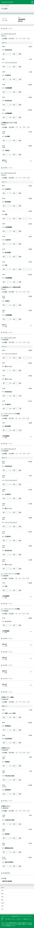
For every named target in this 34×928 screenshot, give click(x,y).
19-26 (30, 461)
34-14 (30, 545)
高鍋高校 (7, 761)
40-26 (30, 350)
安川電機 (7, 136)
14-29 (30, 583)
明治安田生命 (8, 50)
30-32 (30, 363)
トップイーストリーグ (9, 34)
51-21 (30, 46)
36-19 (30, 517)
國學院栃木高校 (9, 848)
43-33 (30, 310)
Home (2, 5)
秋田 (6, 214)
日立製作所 (8, 75)
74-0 (30, 710)
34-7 (30, 815)
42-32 (30, 388)
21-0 (30, 771)
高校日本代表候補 (7, 881)
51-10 (30, 735)
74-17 (30, 236)
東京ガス (4, 35)
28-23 (30, 145)
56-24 (30, 211)
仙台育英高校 (8, 738)
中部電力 (7, 150)
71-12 (30, 829)
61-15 (30, 97)
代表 (2, 896)
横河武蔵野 (8, 201)
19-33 (30, 274)
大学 (2, 890)
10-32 (30, 110)
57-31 (30, 261)
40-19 (30, 249)
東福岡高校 (8, 726)
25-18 (30, 559)
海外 (2, 899)
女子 (2, 909)
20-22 (30, 84)
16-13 (30, 223)
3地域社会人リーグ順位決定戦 (11, 287)
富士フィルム (8, 366)
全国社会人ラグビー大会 (9, 122)
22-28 (30, 785)
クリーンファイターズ (11, 62)
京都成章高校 (21, 19)
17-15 (30, 843)
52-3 (30, 59)
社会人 (3, 903)
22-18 (30, 503)
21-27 (30, 401)
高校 (2, 893)
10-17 (30, 857)
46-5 (30, 757)
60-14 (30, 618)
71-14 (30, 131)
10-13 (30, 531)
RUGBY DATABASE (7, 2)
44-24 (30, 375)
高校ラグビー (6, 748)
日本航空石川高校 (9, 820)
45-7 (30, 475)
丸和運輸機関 (8, 88)
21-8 (30, 72)
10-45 (30, 722)
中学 (2, 906)
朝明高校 (7, 834)
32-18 (30, 296)
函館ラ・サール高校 (10, 713)
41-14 (30, 185)
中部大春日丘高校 (9, 775)
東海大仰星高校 (9, 862)
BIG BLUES (8, 621)
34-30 (30, 422)
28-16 (30, 198)
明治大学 (20, 21)
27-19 (30, 489)
